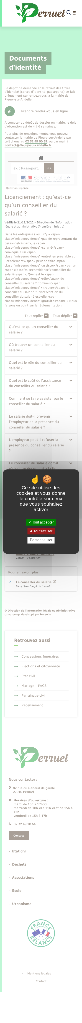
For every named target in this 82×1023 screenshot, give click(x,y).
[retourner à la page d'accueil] (41, 13)
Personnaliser (41, 540)
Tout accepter (42, 522)
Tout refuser (42, 531)
